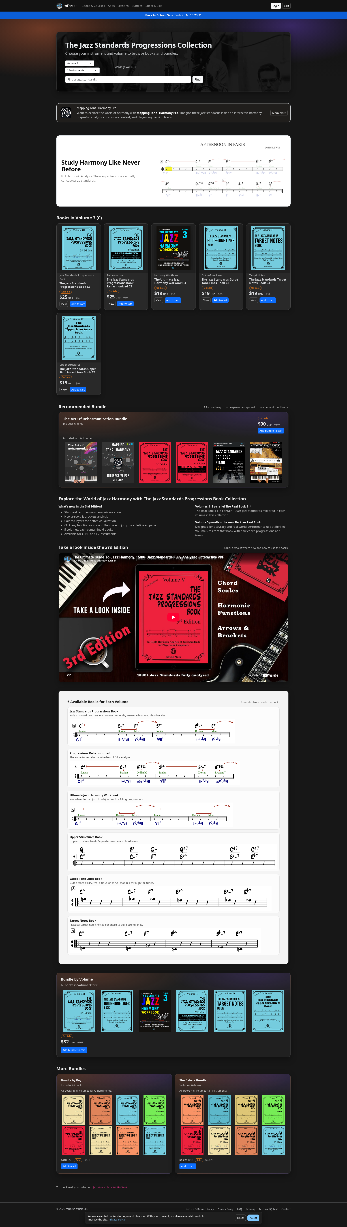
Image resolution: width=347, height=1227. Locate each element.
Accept (253, 1217)
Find (198, 79)
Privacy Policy (117, 1219)
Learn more (279, 113)
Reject (240, 1217)
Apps (111, 6)
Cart (286, 6)
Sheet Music (153, 6)
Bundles (137, 6)
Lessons (123, 6)
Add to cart (78, 304)
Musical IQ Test (268, 1209)
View (64, 304)
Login (276, 6)
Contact (286, 1209)
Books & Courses (93, 6)
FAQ (239, 1209)
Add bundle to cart (271, 430)
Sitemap (251, 1209)
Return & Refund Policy (200, 1209)
